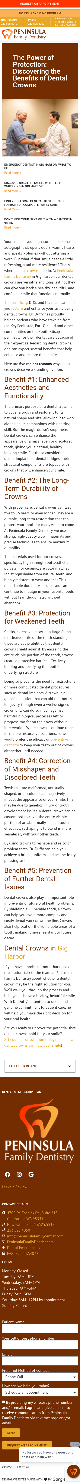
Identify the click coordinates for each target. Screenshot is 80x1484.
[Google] (31, 1174)
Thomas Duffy (15, 302)
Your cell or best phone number (28, 1338)
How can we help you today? (25, 1386)
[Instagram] (19, 1174)
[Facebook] (7, 1174)
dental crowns (27, 270)
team (55, 302)
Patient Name (13, 1322)
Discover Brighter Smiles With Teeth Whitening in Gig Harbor (33, 184)
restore (17, 308)
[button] (69, 1066)
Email (7, 1354)
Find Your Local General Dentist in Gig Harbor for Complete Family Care (34, 202)
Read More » (12, 173)
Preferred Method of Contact (25, 1370)
